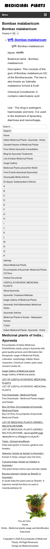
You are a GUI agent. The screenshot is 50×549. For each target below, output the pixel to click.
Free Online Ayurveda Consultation (20, 149)
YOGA (6, 325)
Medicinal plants (30, 546)
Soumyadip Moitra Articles (16, 177)
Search (7, 131)
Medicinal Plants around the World (20, 168)
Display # (7, 33)
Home (6, 135)
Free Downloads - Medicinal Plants (19, 395)
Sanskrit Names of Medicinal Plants (20, 145)
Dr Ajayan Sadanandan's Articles (19, 182)
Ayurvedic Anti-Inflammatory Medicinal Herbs (22, 306)
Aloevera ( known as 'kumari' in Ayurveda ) (23, 453)
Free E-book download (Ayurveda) (20, 172)
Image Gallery (10, 163)
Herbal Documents (12, 278)
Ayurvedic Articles (12, 313)
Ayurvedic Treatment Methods (18, 295)
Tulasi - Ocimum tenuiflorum (16, 441)
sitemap (7, 260)
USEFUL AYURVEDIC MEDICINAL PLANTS (21, 284)
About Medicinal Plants (14, 265)
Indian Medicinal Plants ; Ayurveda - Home (24, 140)
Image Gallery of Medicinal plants (18, 371)
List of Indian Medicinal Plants (18, 158)
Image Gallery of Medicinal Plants (20, 300)
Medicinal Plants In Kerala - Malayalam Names (22, 319)
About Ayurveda (11, 291)
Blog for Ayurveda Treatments (17, 154)
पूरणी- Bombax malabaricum (27, 39)
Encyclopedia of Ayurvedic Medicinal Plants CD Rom (25, 271)
